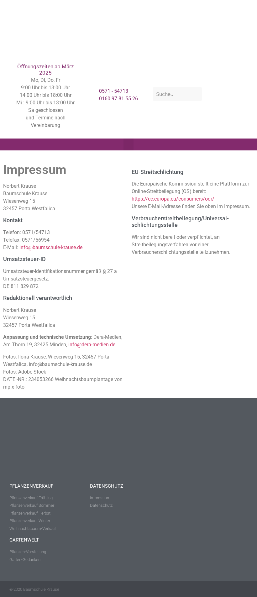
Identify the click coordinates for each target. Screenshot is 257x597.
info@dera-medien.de (91, 345)
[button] (128, 144)
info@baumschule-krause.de (50, 247)
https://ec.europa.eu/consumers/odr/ (173, 199)
